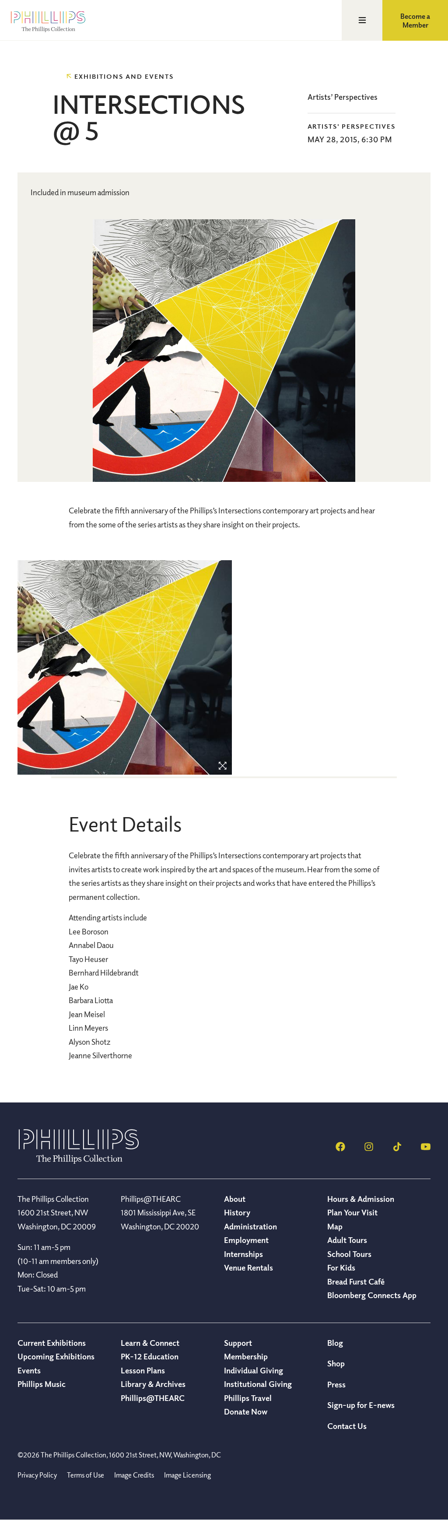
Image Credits (134, 1475)
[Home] (79, 1161)
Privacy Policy (37, 1475)
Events (29, 1370)
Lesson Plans (143, 1370)
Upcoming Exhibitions (56, 1356)
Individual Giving (253, 1370)
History (237, 1212)
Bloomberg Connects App (371, 1295)
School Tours (349, 1254)
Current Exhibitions (52, 1343)
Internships (243, 1254)
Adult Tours (347, 1240)
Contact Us (347, 1426)
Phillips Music (42, 1384)
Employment (246, 1240)
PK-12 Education (149, 1356)
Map (335, 1226)
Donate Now (245, 1411)
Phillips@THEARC (153, 1398)
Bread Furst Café (356, 1281)
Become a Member (415, 20)
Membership (246, 1356)
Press (336, 1384)
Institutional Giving (258, 1384)
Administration (250, 1226)
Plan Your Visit (352, 1212)
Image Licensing (187, 1475)
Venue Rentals (248, 1267)
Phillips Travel (248, 1398)
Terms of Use (85, 1475)
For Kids (341, 1267)
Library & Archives (153, 1384)
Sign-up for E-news (361, 1405)
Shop (336, 1363)
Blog (335, 1343)
